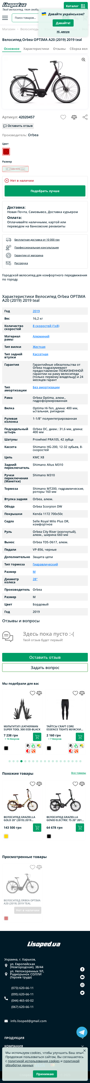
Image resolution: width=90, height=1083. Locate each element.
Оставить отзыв (45, 657)
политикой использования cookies (34, 1061)
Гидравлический (45, 564)
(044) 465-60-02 (22, 1000)
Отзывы (59, 49)
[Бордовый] (6, 152)
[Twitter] (82, 993)
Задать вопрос (45, 667)
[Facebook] (82, 969)
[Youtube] (82, 977)
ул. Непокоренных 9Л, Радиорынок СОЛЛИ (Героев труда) (27, 974)
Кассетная (40, 354)
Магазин (8, 29)
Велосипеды (29, 29)
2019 (36, 311)
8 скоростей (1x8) (46, 325)
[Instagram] (82, 985)
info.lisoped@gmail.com (28, 1021)
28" (35, 579)
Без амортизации (46, 387)
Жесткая (39, 346)
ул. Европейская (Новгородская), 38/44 (26, 965)
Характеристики (36, 49)
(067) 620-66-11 (22, 1006)
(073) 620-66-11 (22, 987)
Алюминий (41, 336)
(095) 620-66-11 (22, 994)
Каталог (72, 6)
